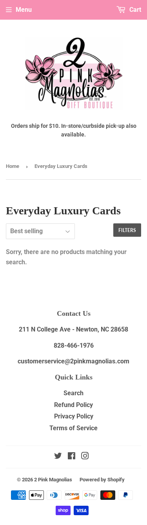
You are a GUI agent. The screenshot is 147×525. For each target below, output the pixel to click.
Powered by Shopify (102, 480)
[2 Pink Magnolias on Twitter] (58, 457)
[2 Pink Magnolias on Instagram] (85, 457)
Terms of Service (73, 428)
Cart (134, 9)
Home (12, 166)
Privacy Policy (73, 416)
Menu (24, 9)
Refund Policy (73, 405)
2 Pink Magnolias (53, 480)
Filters (127, 230)
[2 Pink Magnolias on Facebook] (71, 457)
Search (73, 393)
